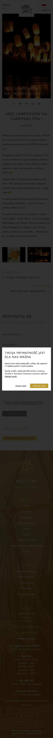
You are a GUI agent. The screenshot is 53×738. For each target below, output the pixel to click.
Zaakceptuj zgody (39, 386)
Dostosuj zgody (20, 386)
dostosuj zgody (11, 376)
